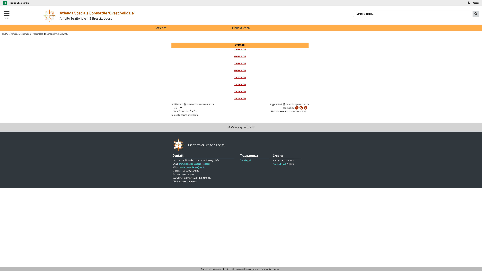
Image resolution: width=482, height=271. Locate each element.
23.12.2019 (240, 98)
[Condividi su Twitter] (305, 108)
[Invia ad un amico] (182, 108)
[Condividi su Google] (301, 108)
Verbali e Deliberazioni (21, 34)
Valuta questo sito (242, 127)
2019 (65, 34)
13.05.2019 (240, 63)
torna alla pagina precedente (184, 115)
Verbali (58, 34)
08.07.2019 (240, 70)
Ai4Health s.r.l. (279, 164)
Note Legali (245, 160)
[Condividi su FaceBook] (296, 108)
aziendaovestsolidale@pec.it (191, 167)
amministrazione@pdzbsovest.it (194, 163)
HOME (5, 34)
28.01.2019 (240, 49)
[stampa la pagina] (176, 108)
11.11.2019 (240, 84)
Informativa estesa (270, 269)
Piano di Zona (241, 27)
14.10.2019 (240, 77)
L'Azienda (161, 27)
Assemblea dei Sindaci (43, 34)
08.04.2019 (240, 56)
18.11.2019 (240, 91)
